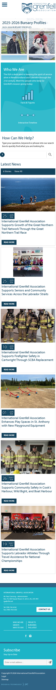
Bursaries (32, 625)
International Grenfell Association (38, 10)
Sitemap (4, 680)
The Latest (32, 628)
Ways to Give (18, 628)
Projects (32, 622)
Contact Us (44, 609)
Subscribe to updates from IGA (50, 662)
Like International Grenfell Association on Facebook (25, 635)
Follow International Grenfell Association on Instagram (30, 635)
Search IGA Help (50, 154)
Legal (3, 676)
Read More (9, 242)
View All (18, 171)
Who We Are (18, 622)
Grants (16, 625)
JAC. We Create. (14, 684)
